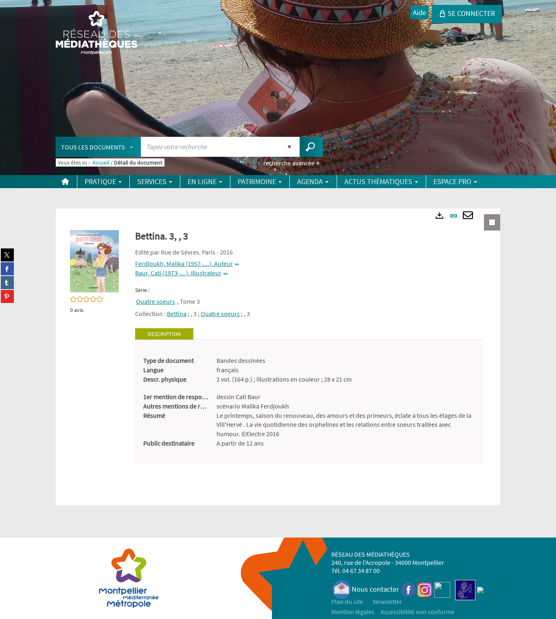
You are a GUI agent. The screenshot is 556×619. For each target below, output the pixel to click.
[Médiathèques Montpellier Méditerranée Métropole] (96, 33)
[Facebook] (409, 589)
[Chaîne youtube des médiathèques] (442, 589)
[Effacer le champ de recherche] (290, 146)
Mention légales (352, 612)
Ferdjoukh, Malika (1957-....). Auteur (184, 263)
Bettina (176, 314)
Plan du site (347, 601)
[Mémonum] (480, 589)
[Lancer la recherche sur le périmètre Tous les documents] (311, 147)
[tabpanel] (309, 402)
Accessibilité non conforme (418, 612)
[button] (94, 260)
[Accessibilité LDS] (465, 589)
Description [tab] (164, 334)
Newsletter (387, 601)
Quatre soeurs (155, 301)
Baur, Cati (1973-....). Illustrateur (178, 273)
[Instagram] (425, 589)
